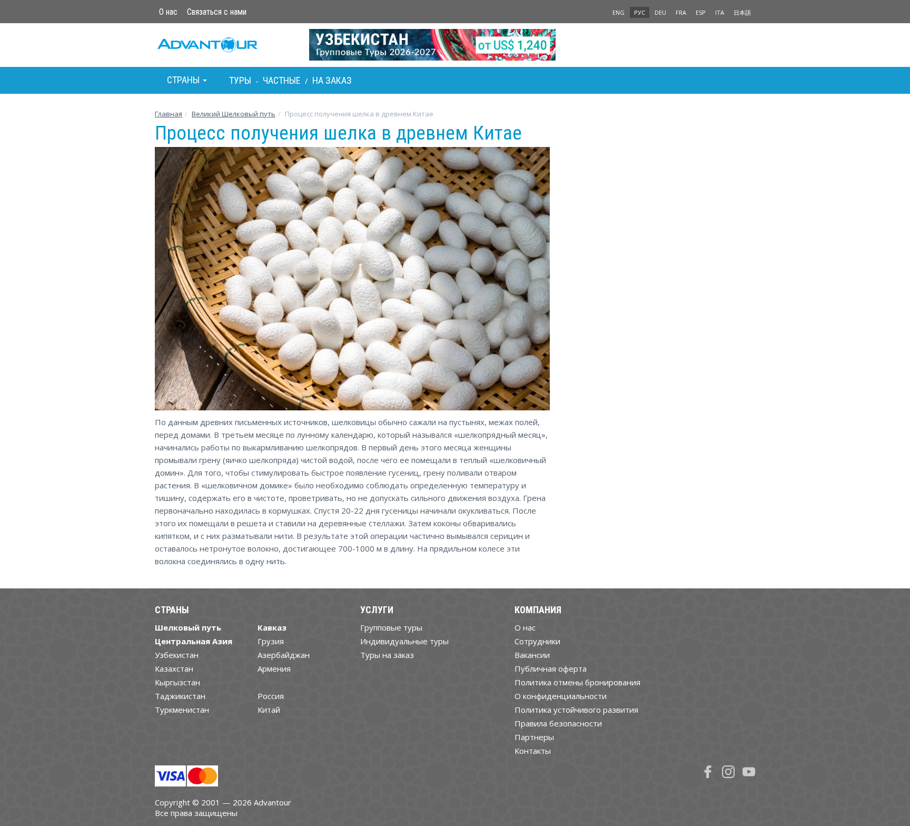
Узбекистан (177, 655)
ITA (719, 12)
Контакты (533, 750)
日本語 (742, 12)
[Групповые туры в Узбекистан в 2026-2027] (455, 45)
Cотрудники (537, 641)
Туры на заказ (387, 655)
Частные (282, 80)
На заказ (332, 80)
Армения (274, 668)
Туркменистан (182, 709)
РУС (639, 12)
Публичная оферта (551, 668)
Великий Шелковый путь (233, 114)
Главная (168, 114)
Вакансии (532, 655)
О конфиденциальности (561, 696)
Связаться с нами (216, 12)
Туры (240, 80)
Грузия (271, 641)
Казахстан (174, 668)
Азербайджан (284, 655)
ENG (618, 12)
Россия (271, 696)
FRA (681, 12)
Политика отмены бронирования (577, 682)
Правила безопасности (558, 723)
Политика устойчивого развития (576, 709)
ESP (701, 12)
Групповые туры (391, 627)
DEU (660, 12)
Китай (269, 709)
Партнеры (534, 737)
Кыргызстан (177, 682)
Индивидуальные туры (404, 641)
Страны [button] (184, 79)
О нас (168, 12)
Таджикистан (180, 696)
